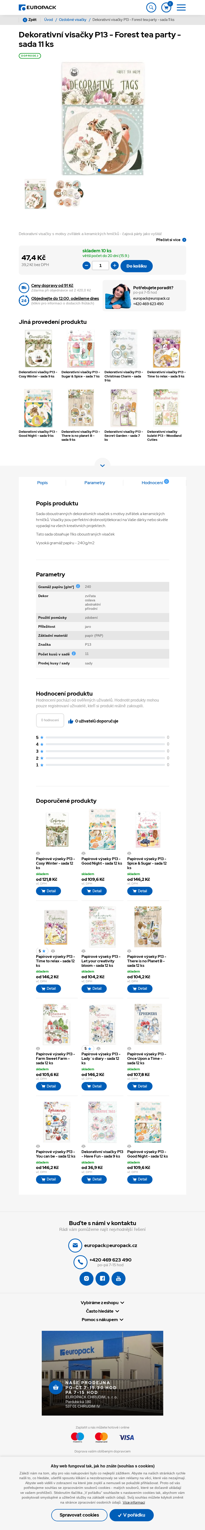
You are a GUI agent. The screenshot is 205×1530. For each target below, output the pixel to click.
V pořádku (133, 1515)
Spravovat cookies (79, 1515)
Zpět (32, 19)
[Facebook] (103, 1279)
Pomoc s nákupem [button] (100, 1319)
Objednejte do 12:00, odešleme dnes (65, 298)
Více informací (134, 1502)
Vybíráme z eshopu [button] (99, 1302)
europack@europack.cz (151, 298)
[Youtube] (119, 1279)
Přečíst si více (168, 239)
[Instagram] (87, 1279)
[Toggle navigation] (151, 7)
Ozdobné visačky (73, 19)
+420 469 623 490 (148, 304)
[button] (99, 171)
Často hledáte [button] (100, 1311)
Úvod (49, 19)
